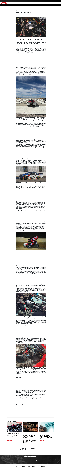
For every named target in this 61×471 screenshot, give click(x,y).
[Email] (34, 15)
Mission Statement (22, 466)
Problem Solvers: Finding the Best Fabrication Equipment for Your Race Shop (45, 437)
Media (38, 466)
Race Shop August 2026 (13, 433)
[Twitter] (32, 15)
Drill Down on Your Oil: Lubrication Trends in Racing (29, 436)
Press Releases (43, 466)
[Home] (4, 3)
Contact (33, 466)
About (16, 466)
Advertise (28, 466)
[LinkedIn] (30, 15)
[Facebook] (28, 15)
